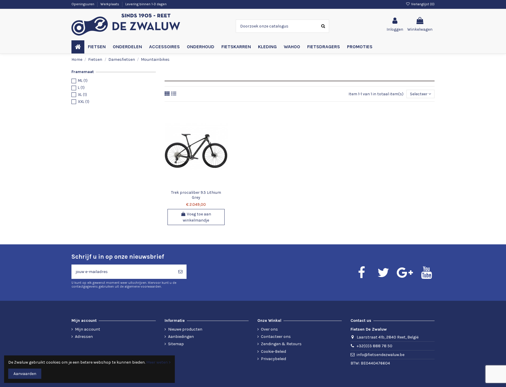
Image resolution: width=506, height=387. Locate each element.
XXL (83, 101)
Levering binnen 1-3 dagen (146, 4)
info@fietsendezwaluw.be (380, 354)
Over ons (269, 329)
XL (82, 94)
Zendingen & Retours (281, 343)
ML (83, 80)
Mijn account (87, 329)
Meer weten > (158, 362)
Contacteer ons (276, 336)
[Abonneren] (180, 272)
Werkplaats (110, 4)
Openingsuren (83, 4)
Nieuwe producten (185, 329)
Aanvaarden (24, 373)
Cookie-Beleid (273, 351)
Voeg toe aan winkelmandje (197, 217)
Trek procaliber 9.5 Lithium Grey (196, 195)
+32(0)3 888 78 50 (374, 345)
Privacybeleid (273, 358)
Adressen (84, 336)
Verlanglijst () (422, 4)
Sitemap (176, 343)
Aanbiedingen (181, 336)
